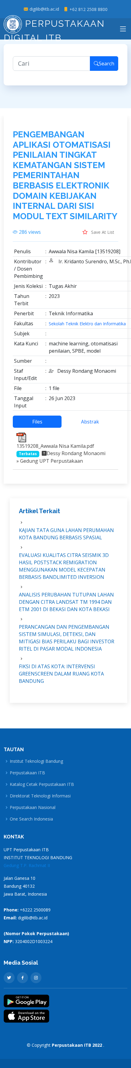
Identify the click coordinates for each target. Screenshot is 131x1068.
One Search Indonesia (31, 819)
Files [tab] (37, 421)
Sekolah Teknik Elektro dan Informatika (87, 324)
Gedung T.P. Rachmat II (27, 865)
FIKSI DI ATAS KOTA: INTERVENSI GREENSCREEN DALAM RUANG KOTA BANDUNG (61, 673)
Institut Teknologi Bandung (36, 761)
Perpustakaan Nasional (32, 807)
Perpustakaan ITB (27, 773)
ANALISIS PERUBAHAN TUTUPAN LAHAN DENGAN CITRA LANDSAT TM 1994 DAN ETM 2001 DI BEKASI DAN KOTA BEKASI (66, 602)
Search (106, 63)
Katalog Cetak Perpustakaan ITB (42, 784)
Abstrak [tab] (90, 421)
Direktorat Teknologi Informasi (40, 796)
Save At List (102, 232)
